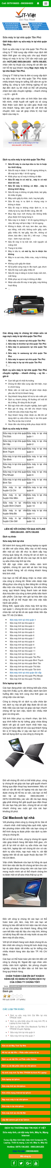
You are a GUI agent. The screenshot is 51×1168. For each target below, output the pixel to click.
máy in (43, 986)
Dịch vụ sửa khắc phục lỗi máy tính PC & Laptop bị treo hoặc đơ (28, 1022)
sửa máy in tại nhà (30, 986)
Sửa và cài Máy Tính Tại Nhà (14, 1045)
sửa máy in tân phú (12, 989)
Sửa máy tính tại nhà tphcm (13, 1086)
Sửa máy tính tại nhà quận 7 (22, 1035)
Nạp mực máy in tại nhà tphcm (15, 1099)
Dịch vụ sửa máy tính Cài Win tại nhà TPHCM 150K (28, 1016)
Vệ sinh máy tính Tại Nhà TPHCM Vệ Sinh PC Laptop (24, 1072)
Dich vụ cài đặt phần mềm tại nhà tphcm (19, 1065)
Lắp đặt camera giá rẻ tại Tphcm (15, 1119)
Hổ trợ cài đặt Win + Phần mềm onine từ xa (20, 1052)
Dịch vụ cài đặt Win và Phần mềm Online (19, 1059)
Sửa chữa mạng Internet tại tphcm (16, 1092)
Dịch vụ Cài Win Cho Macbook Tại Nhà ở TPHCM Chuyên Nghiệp (28, 1027)
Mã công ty (25, 1156)
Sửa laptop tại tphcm (11, 1079)
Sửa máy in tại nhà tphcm (13, 1106)
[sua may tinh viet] (25, 14)
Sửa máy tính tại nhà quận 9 (22, 1032)
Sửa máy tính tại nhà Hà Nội (14, 1113)
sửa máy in (15, 986)
